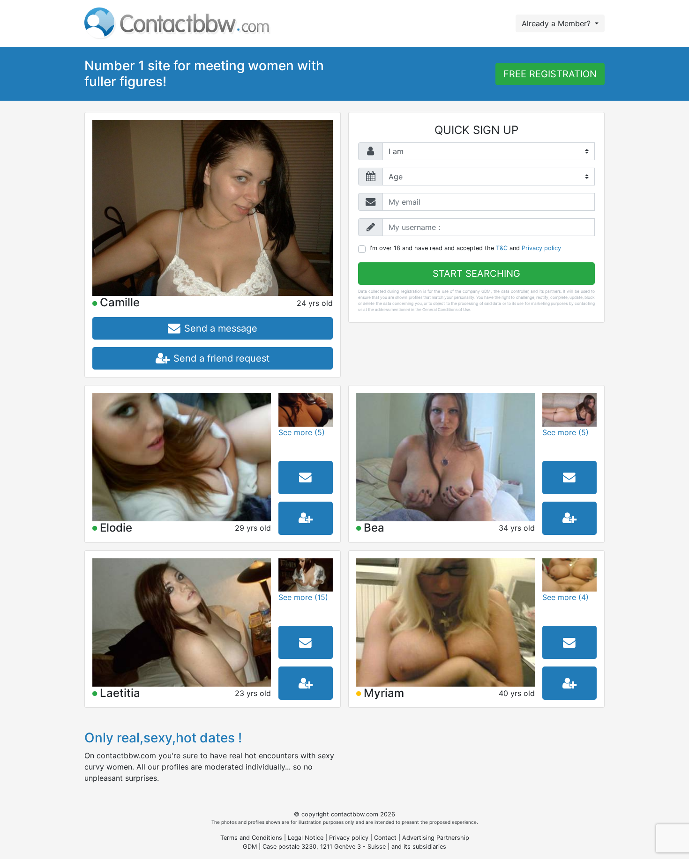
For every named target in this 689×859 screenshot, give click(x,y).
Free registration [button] (550, 74)
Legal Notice (306, 837)
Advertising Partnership (435, 837)
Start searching (476, 273)
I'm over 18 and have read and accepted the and (465, 248)
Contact (385, 837)
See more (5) (301, 432)
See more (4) (565, 597)
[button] (212, 328)
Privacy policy (541, 248)
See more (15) (303, 597)
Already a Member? (557, 23)
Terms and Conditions (251, 837)
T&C (502, 248)
